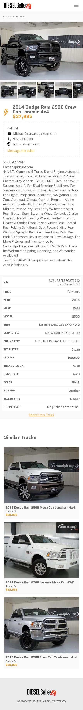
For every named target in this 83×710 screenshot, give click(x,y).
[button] (8, 90)
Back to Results (15, 16)
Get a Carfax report (69, 284)
